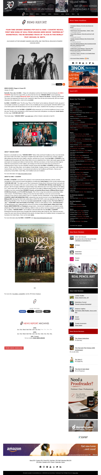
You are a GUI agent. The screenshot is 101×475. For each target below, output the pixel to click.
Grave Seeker (78, 325)
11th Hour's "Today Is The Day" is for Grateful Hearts (83, 53)
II (75, 247)
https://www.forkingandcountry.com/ (43, 218)
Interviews (56, 14)
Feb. (21, 329)
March (24, 329)
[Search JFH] (78, 14)
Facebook (22, 311)
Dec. (51, 333)
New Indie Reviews (76, 291)
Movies (67, 14)
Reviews (43, 14)
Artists (37, 14)
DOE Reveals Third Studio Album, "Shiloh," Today (82, 30)
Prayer (52, 462)
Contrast (77, 319)
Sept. (42, 333)
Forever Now (78, 253)
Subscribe (58, 462)
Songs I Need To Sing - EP (82, 297)
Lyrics (62, 14)
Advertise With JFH (66, 460)
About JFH (32, 460)
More (73, 14)
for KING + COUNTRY (19, 294)
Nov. (48, 333)
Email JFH (46, 460)
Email (38, 311)
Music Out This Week (77, 99)
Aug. (39, 329)
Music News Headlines (78, 20)
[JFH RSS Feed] (64, 84)
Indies (49, 14)
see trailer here (29, 116)
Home (26, 14)
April (28, 329)
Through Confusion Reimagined (83, 304)
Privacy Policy (75, 472)
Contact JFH (39, 460)
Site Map (52, 460)
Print (47, 311)
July (36, 329)
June (33, 329)
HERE (31, 100)
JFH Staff (58, 460)
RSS (88, 58)
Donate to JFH (46, 462)
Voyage (77, 260)
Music (31, 14)
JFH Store (39, 462)
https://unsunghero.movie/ (24, 173)
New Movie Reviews (77, 331)
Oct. (45, 333)
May (30, 329)
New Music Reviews (77, 232)
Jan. (18, 329)
